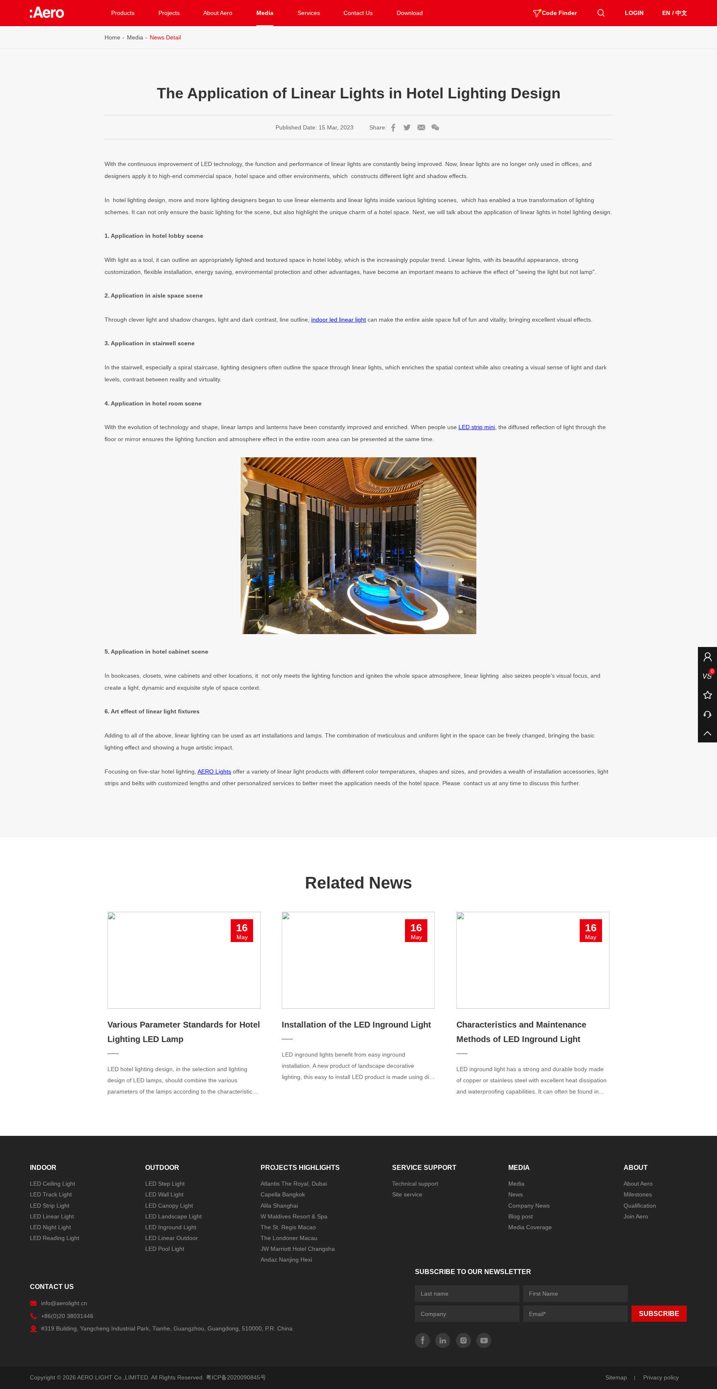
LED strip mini (476, 427)
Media (264, 13)
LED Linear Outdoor (171, 1238)
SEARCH (600, 13)
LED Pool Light (164, 1248)
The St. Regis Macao (288, 1227)
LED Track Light (51, 1194)
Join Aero (636, 1216)
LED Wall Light (164, 1194)
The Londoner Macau (289, 1238)
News (515, 1194)
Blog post (520, 1216)
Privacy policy (661, 1377)
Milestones (638, 1194)
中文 (681, 13)
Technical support (415, 1183)
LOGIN (634, 13)
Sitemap (616, 1377)
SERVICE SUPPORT (424, 1167)
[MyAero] (707, 656)
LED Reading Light (54, 1238)
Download (410, 13)
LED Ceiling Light (52, 1183)
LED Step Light (165, 1183)
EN (666, 13)
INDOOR (43, 1167)
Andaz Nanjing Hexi (286, 1259)
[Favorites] (707, 694)
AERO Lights (214, 771)
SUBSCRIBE (659, 1313)
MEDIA (519, 1167)
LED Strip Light (49, 1205)
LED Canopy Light (169, 1205)
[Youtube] (483, 1340)
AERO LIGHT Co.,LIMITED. (113, 1377)
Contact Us (358, 13)
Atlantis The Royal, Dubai (294, 1183)
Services (309, 13)
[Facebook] (422, 1340)
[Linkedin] (442, 1340)
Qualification (640, 1205)
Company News (529, 1205)
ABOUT (636, 1167)
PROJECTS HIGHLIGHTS (300, 1167)
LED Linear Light (52, 1216)
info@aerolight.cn (64, 1303)
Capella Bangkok (283, 1194)
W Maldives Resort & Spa (294, 1216)
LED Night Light (50, 1227)
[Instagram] (463, 1340)
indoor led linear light (338, 319)
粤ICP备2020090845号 (236, 1377)
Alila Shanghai (279, 1205)
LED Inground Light (170, 1227)
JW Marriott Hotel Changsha (298, 1248)
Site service (407, 1194)
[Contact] (707, 713)
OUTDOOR (162, 1167)
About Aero (217, 13)
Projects (169, 13)
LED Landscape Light (173, 1216)
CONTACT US (52, 1286)
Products (122, 13)
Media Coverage (530, 1227)
